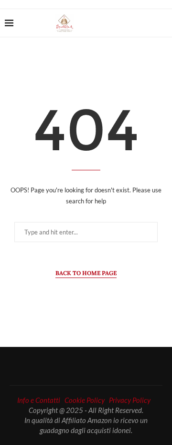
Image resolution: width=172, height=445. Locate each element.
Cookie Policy (84, 400)
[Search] (162, 23)
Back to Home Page (86, 273)
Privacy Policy (129, 400)
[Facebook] (132, 23)
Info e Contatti (38, 400)
